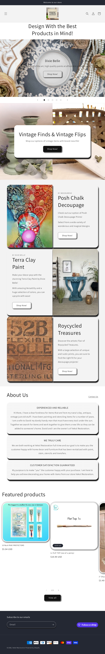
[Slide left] (46, 590)
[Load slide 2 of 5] (48, 100)
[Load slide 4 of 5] (57, 100)
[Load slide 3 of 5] (52, 100)
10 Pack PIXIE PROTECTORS (13, 545)
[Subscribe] (53, 624)
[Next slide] (67, 100)
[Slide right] (59, 590)
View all (52, 597)
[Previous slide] (38, 100)
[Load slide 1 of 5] (44, 100)
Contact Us (93, 396)
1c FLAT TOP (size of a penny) (62, 553)
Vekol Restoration (18, 648)
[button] (6, 14)
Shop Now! (52, 74)
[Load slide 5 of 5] (61, 100)
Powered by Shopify (33, 648)
